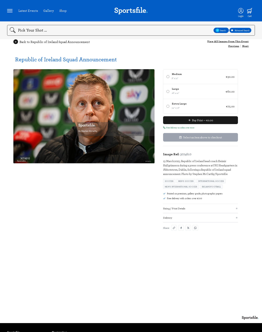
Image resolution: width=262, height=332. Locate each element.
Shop (63, 10)
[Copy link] (174, 228)
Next (245, 46)
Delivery (167, 217)
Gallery (48, 10)
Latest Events (28, 10)
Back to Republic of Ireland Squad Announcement (54, 42)
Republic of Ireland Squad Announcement (66, 59)
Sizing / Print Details (174, 208)
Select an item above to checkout (202, 137)
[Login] (240, 10)
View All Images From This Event (228, 41)
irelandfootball (211, 186)
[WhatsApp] (195, 228)
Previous (233, 46)
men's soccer (186, 181)
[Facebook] (181, 228)
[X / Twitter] (188, 228)
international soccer (211, 181)
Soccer (169, 181)
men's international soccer (181, 186)
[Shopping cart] (250, 10)
